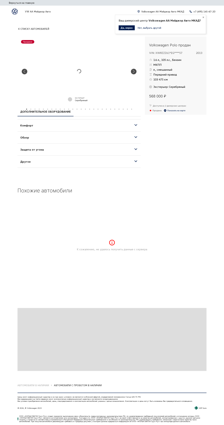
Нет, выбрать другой (149, 27)
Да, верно (127, 27)
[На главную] (15, 11)
